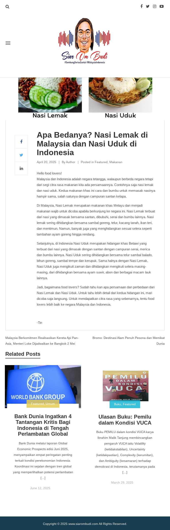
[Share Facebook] (21, 141)
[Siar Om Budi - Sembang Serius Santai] (85, 41)
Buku (117, 404)
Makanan (115, 162)
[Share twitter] (21, 155)
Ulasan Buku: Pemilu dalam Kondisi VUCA (125, 419)
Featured (101, 162)
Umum (50, 403)
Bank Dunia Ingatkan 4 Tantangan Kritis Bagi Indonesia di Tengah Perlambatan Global (42, 425)
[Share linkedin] (21, 168)
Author (70, 162)
